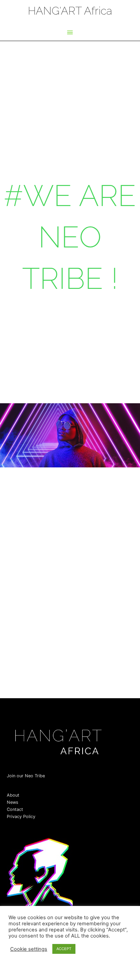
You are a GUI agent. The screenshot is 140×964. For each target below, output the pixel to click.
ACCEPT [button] (63, 948)
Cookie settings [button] (28, 949)
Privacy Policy (21, 816)
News (12, 802)
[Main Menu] (70, 33)
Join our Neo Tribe (26, 775)
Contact (15, 809)
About (13, 795)
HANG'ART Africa (70, 10)
